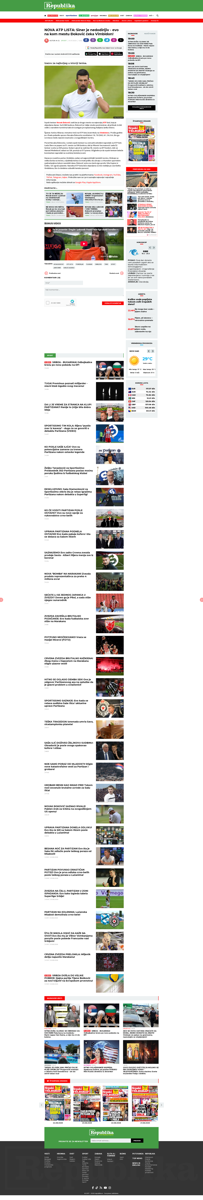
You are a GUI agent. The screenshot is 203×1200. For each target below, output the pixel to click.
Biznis (123, 1154)
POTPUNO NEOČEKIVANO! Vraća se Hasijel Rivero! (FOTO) (65, 638)
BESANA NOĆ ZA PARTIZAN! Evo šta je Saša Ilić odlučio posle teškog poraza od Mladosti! (67, 851)
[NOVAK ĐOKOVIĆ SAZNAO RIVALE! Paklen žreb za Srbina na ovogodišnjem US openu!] (110, 814)
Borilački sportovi (85, 1168)
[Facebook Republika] (93, 1187)
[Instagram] (114, 40)
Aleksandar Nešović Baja (81, 20)
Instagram (107, 175)
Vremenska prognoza (48, 1166)
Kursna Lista (141, 383)
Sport (64, 41)
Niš (131, 351)
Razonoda (98, 1165)
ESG (121, 1159)
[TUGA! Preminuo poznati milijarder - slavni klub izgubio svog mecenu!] (110, 391)
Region (72, 1159)
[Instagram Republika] (110, 1187)
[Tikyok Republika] (97, 1187)
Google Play (80, 182)
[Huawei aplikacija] (116, 54)
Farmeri (110, 1161)
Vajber (64, 177)
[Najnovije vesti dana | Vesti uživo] (84, 16)
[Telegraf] (107, 40)
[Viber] (93, 40)
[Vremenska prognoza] (134, 360)
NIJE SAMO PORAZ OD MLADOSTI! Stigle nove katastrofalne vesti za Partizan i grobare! (68, 767)
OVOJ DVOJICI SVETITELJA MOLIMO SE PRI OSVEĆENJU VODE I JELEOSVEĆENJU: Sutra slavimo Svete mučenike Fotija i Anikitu (141, 1071)
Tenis (48, 202)
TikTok (49, 177)
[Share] (47, 1006)
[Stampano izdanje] (141, 144)
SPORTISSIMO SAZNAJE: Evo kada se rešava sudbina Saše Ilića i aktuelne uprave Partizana (66, 703)
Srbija (46, 1157)
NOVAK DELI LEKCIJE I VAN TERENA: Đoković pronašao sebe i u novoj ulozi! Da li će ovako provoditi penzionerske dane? (94, 210)
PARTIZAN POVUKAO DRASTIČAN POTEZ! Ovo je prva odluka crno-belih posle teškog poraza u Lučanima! (66, 872)
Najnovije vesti (54, 998)
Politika (47, 1028)
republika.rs (99, 1193)
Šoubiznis (98, 1161)
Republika (150, 1154)
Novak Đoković (59, 264)
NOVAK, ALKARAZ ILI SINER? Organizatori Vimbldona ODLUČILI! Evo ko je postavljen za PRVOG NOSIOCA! (94, 197)
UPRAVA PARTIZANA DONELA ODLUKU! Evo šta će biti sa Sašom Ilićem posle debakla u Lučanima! (68, 830)
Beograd (47, 1159)
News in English (136, 1164)
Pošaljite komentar (113, 303)
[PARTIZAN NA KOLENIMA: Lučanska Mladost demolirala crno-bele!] (110, 920)
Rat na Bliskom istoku (101, 20)
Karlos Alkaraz (69, 267)
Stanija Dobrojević (158, 20)
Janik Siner (57, 267)
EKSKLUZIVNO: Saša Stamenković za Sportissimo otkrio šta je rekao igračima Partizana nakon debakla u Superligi (68, 492)
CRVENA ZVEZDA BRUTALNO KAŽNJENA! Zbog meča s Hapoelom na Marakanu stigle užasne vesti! (68, 661)
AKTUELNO (49, 20)
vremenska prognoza (141, 343)
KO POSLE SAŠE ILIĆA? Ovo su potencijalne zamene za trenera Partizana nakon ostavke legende (64, 449)
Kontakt (148, 1167)
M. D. (58, 41)
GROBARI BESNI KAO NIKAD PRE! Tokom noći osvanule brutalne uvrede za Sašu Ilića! (68, 788)
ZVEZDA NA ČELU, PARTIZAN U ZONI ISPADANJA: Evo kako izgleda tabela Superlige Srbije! (66, 893)
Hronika (103, 15)
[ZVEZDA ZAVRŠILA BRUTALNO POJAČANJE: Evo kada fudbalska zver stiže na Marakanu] (110, 624)
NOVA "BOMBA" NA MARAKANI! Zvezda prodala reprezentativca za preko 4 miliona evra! (67, 576)
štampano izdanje (142, 121)
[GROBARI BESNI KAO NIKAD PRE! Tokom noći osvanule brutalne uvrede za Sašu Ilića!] (110, 793)
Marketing (149, 1169)
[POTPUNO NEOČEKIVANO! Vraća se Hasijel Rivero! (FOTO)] (110, 645)
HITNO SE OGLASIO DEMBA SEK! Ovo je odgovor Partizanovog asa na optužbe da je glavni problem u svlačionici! (68, 682)
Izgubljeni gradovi (141, 20)
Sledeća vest (114, 273)
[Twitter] (121, 40)
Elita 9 (109, 1159)
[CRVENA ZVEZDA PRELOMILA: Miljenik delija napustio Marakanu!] (110, 962)
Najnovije (133, 34)
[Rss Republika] (101, 1187)
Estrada (87, 1065)
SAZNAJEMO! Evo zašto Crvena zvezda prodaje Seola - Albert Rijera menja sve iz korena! (68, 555)
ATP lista (70, 264)
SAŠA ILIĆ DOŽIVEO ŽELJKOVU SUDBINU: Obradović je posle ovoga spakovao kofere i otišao (68, 745)
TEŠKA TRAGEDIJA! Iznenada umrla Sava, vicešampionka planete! (68, 723)
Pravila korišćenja (149, 1160)
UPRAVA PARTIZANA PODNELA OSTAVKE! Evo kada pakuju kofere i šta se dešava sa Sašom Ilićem (67, 534)
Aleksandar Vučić (62, 20)
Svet (122, 15)
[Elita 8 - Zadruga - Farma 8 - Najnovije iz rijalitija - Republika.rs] (140, 16)
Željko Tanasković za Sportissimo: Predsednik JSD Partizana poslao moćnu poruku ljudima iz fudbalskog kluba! (68, 471)
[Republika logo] (59, 5)
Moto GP (85, 1171)
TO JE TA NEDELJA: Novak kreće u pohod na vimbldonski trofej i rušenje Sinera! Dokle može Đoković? (55, 197)
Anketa (141, 294)
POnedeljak (79, 264)
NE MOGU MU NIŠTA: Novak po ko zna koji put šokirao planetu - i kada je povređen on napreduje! (55, 210)
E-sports (85, 1178)
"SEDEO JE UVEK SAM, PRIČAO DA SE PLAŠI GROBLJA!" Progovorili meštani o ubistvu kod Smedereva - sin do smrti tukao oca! (140, 85)
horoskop (142, 242)
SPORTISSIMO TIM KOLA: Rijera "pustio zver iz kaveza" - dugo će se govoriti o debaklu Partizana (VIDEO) (67, 428)
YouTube (117, 175)
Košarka (85, 1163)
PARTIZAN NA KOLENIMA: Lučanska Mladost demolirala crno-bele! (65, 913)
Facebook (98, 175)
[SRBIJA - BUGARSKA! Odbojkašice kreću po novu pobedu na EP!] (110, 370)
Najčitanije (149, 34)
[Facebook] (86, 40)
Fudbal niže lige (86, 1160)
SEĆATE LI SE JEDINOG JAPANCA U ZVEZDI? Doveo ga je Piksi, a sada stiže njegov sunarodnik (67, 597)
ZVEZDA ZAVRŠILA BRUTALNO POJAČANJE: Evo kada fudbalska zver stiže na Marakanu (66, 619)
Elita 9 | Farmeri (111, 1155)
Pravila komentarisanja (151, 1164)
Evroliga (85, 1180)
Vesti (62, 15)
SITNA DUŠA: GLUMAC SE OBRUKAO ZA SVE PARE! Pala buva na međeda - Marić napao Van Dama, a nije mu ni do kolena (141, 46)
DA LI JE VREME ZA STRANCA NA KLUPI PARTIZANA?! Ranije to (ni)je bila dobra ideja (67, 407)
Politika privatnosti (149, 1171)
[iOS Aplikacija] (103, 54)
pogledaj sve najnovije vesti (141, 107)
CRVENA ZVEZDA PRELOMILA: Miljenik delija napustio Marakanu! (67, 955)
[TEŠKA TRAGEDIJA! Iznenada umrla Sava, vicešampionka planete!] (110, 729)
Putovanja (137, 1154)
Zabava (129, 15)
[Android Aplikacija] (91, 54)
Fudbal (84, 1157)
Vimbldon (98, 264)
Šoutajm (85, 1176)
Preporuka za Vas (141, 169)
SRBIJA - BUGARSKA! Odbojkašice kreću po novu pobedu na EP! (68, 363)
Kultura (97, 1163)
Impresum (149, 1157)
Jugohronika (62, 1159)
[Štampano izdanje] (57, 1103)
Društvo (126, 1028)
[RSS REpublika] (106, 1187)
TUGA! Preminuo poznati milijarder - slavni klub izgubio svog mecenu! (66, 384)
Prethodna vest (54, 273)
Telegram (57, 177)
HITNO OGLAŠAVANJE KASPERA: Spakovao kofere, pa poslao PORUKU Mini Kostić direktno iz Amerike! (141, 99)
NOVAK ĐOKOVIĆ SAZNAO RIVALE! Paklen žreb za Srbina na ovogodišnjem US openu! (67, 809)
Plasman (89, 264)
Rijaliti (97, 1159)
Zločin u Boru (127, 20)
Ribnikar (116, 20)
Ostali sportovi (85, 1173)
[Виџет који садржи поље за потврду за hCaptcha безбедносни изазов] (60, 303)
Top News (137, 1158)
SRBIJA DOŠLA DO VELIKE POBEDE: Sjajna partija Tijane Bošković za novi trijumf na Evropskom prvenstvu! (68, 978)
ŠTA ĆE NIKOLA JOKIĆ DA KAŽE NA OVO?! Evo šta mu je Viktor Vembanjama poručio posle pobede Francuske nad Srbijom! (68, 937)
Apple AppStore (93, 182)
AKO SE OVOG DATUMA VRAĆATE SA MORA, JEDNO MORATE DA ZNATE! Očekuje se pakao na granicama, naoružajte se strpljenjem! (141, 71)
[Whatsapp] (100, 40)
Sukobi (72, 1161)
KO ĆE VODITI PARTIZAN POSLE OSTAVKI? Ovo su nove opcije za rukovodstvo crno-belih (63, 513)
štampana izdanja (58, 1081)
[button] (150, 247)
